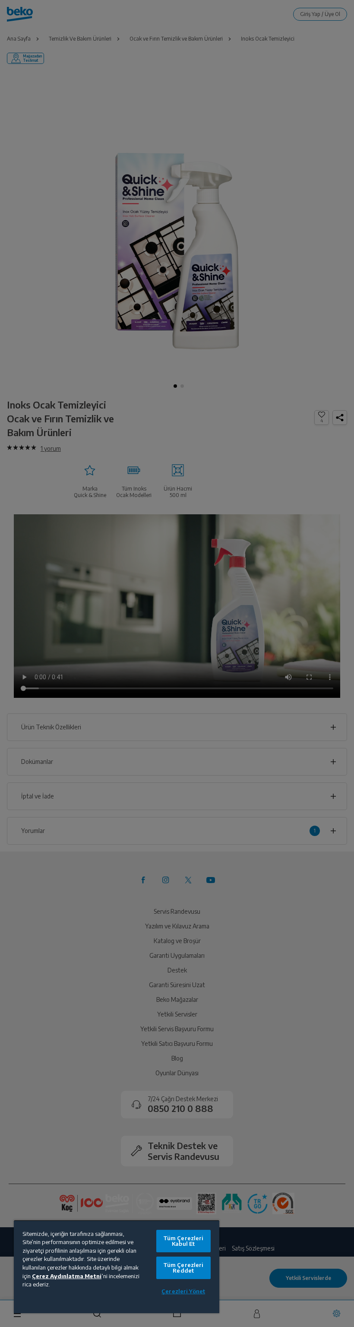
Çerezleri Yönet (183, 1291)
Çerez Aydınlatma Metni (66, 1276)
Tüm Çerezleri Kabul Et (183, 1241)
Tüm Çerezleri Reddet (183, 1267)
